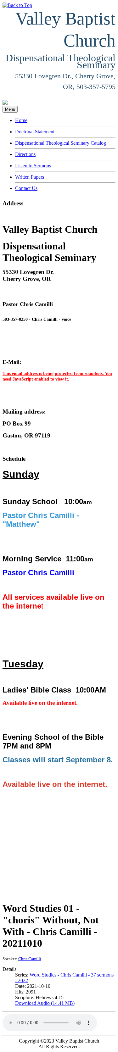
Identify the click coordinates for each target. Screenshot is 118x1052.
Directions (25, 154)
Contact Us (26, 188)
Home (21, 120)
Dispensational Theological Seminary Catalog (60, 143)
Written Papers (29, 177)
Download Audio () (45, 1003)
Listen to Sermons (33, 165)
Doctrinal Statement (34, 131)
